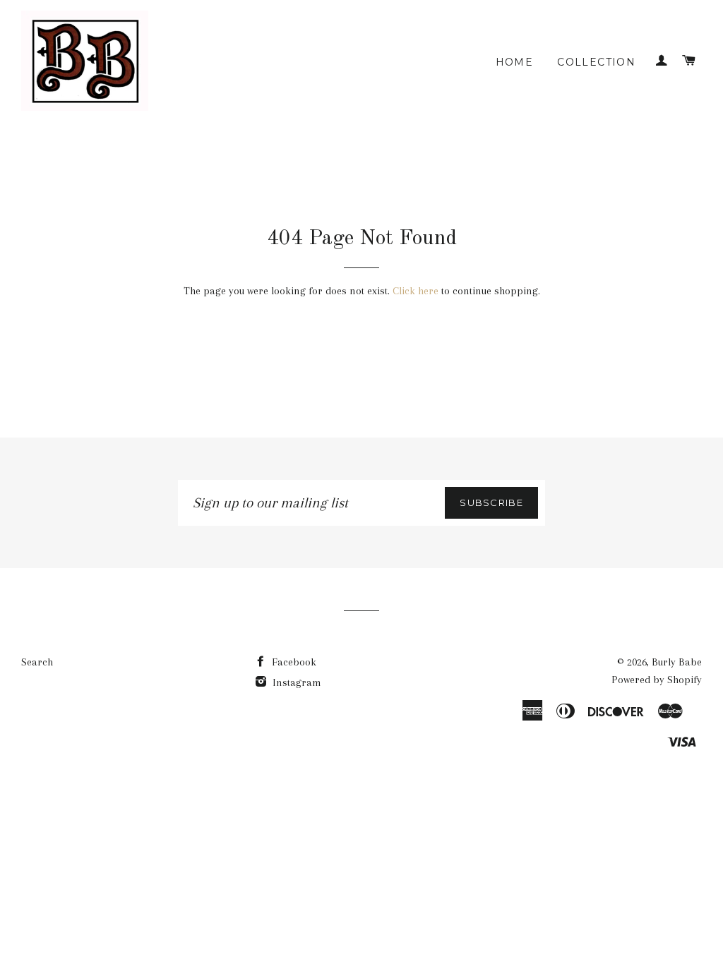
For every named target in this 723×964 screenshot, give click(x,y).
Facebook (292, 662)
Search (37, 662)
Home (515, 62)
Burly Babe (677, 662)
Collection (596, 62)
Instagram (295, 682)
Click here (415, 290)
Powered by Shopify (656, 679)
